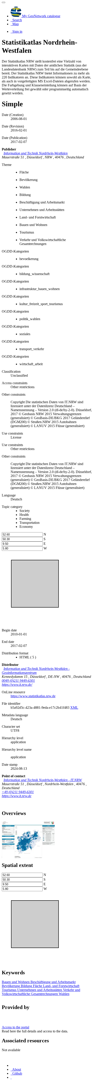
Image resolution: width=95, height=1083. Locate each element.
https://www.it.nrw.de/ (17, 684)
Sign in (16, 31)
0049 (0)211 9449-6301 (18, 680)
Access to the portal (15, 1027)
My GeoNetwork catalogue (40, 16)
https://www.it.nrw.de (16, 796)
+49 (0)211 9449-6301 (18, 792)
